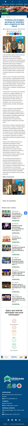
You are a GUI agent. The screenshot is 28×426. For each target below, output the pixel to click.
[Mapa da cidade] (14, 366)
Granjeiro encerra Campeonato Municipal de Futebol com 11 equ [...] (19, 287)
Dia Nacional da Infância (16, 238)
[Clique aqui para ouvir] (18, 34)
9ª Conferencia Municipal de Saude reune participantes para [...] (18, 262)
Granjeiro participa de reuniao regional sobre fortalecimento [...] (18, 274)
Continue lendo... (16, 220)
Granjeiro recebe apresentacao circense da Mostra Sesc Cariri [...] (18, 228)
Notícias (8, 17)
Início (3, 17)
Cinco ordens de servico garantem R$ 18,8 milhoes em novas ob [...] (19, 299)
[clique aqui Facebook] (12, 420)
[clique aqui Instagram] (19, 420)
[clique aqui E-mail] (8, 420)
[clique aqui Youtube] (16, 420)
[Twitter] (15, 34)
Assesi (8, 424)
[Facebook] (13, 34)
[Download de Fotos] (10, 34)
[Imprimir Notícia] (7, 34)
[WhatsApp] (20, 34)
